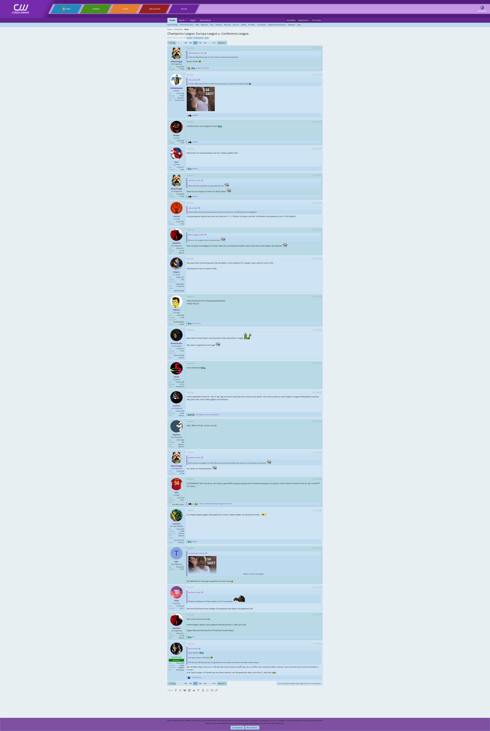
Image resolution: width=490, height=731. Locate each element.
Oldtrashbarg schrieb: (196, 53)
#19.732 (318, 392)
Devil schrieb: (193, 649)
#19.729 (318, 296)
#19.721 (318, 48)
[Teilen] (313, 48)
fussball (189, 38)
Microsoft (227, 25)
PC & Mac (251, 25)
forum (184, 8)
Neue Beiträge (172, 25)
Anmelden (482, 11)
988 (200, 43)
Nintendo (219, 25)
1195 (213, 43)
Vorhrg (172, 43)
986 (190, 43)
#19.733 (318, 421)
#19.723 (318, 122)
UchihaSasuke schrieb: (196, 553)
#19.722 (318, 75)
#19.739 (318, 615)
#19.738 (318, 587)
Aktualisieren (205, 20)
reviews (96, 8)
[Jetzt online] (176, 59)
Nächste (221, 43)
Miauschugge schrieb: (196, 235)
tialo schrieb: (192, 80)
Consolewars (261, 25)
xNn (170, 38)
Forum (172, 20)
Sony (211, 25)
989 (205, 43)
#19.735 (318, 479)
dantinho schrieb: (194, 180)
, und (207, 414)
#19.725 (318, 175)
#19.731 (318, 363)
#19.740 (318, 644)
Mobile (243, 25)
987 (195, 43)
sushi (125, 8)
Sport (299, 25)
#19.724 (318, 149)
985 (185, 43)
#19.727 (318, 230)
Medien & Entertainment (277, 25)
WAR (197, 25)
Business (236, 25)
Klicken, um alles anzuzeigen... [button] (254, 574)
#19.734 (318, 452)
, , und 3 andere (215, 504)
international (198, 38)
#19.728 (318, 259)
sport (206, 38)
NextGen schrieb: (194, 592)
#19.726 (318, 203)
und (202, 68)
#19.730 (318, 330)
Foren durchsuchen (186, 25)
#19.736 (318, 510)
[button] (186, 20)
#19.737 (318, 548)
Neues (182, 20)
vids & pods (154, 8)
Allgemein (204, 25)
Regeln (193, 20)
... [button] (181, 43)
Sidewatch (291, 25)
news (68, 8)
